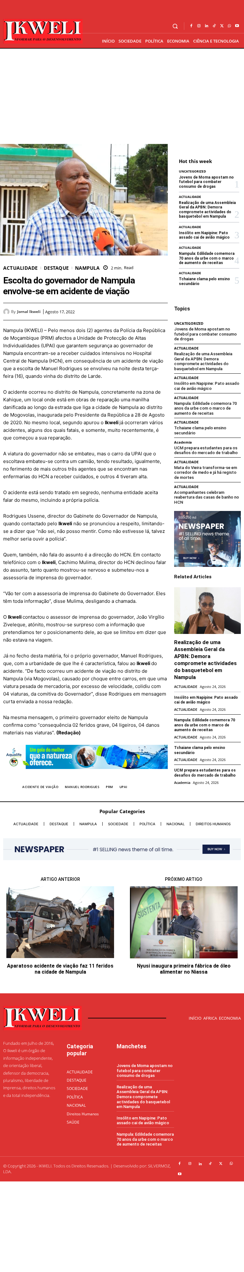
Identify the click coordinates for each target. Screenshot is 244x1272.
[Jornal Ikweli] (7, 312)
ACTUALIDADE (20, 268)
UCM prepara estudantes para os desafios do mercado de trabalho (206, 450)
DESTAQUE (56, 268)
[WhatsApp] (229, 26)
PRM (109, 787)
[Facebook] (191, 26)
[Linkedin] (206, 26)
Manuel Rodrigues (82, 787)
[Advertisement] (122, 96)
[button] (175, 26)
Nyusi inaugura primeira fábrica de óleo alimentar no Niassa (184, 969)
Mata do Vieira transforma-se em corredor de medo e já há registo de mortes (205, 472)
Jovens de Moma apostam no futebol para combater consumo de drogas (206, 182)
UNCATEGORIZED (192, 171)
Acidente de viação (40, 787)
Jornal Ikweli (29, 311)
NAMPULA (87, 268)
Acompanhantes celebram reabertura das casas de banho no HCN (206, 497)
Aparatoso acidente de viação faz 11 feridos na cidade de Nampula (60, 969)
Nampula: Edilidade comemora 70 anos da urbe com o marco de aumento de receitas (206, 258)
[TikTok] (214, 26)
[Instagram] (199, 26)
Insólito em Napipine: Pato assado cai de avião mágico (204, 235)
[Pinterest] (146, 311)
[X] (222, 26)
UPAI (123, 787)
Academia (183, 442)
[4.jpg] (85, 774)
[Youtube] (237, 26)
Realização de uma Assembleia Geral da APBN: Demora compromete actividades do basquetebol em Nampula (207, 210)
